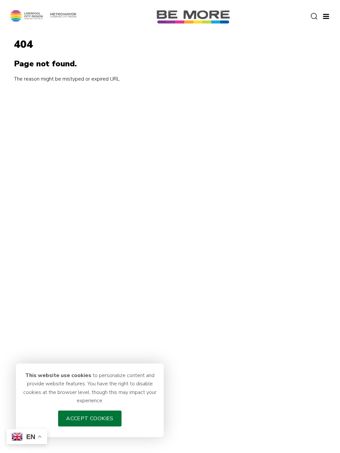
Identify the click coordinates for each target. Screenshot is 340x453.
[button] (326, 15)
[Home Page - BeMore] (193, 16)
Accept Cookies (90, 418)
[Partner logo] (43, 15)
